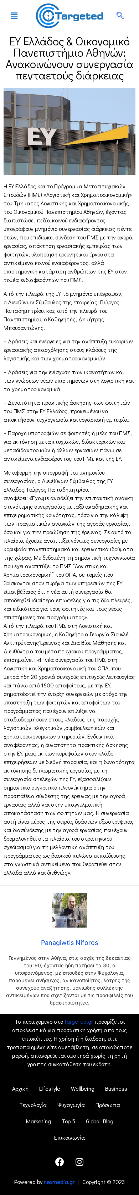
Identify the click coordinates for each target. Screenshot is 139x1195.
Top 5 (68, 1121)
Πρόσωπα (108, 1104)
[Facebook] (60, 1162)
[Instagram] (79, 1162)
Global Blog (99, 1121)
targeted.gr (79, 1021)
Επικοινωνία (69, 1137)
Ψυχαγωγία (71, 1104)
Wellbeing (82, 1088)
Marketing (38, 1121)
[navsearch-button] (120, 16)
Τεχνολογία (33, 1104)
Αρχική (20, 1088)
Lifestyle (49, 1088)
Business (116, 1088)
